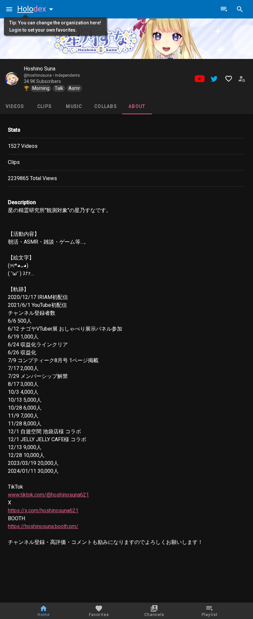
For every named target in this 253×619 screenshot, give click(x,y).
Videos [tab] (15, 106)
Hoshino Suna (39, 69)
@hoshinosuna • (39, 75)
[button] (36, 8)
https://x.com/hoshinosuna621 (43, 510)
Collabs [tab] (105, 106)
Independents (67, 75)
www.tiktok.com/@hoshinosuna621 (48, 495)
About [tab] (136, 106)
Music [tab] (74, 106)
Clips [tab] (44, 106)
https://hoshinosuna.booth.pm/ (43, 526)
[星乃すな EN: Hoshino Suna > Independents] (11, 78)
